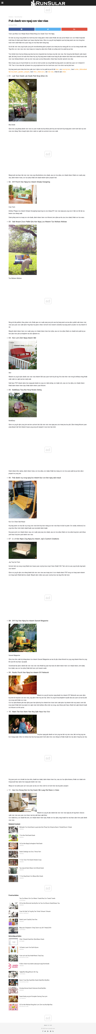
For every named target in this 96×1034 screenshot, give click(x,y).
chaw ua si (41, 72)
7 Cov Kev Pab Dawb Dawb (27, 835)
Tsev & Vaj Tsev (18, 17)
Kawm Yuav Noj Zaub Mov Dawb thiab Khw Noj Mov (34, 980)
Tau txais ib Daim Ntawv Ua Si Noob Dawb (31, 868)
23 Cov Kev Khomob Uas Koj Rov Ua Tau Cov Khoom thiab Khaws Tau (39, 903)
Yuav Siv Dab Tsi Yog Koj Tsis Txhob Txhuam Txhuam (35, 911)
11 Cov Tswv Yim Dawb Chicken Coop (30, 860)
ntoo (35, 72)
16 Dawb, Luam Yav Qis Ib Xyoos (28, 947)
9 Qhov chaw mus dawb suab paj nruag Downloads (34, 963)
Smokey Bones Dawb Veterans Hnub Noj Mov (32, 988)
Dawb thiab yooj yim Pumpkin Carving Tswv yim (33, 996)
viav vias (51, 72)
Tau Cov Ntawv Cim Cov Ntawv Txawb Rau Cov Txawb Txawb (37, 898)
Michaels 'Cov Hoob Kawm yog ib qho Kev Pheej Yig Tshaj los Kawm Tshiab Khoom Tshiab (45, 827)
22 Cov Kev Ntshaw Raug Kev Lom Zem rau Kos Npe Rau (35, 1004)
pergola (26, 72)
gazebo (20, 72)
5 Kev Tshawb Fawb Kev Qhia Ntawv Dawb (31, 939)
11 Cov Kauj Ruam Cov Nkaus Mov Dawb (31, 876)
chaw (64, 72)
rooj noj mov (66, 69)
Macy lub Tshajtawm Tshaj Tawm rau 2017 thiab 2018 (35, 927)
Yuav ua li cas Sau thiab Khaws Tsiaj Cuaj (31, 955)
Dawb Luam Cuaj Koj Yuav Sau (28, 919)
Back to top (48, 1025)
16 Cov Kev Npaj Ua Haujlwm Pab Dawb (30, 843)
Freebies (11, 17)
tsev (57, 69)
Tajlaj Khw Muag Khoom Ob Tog (28, 972)
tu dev (77, 69)
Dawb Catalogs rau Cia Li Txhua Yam (30, 851)
